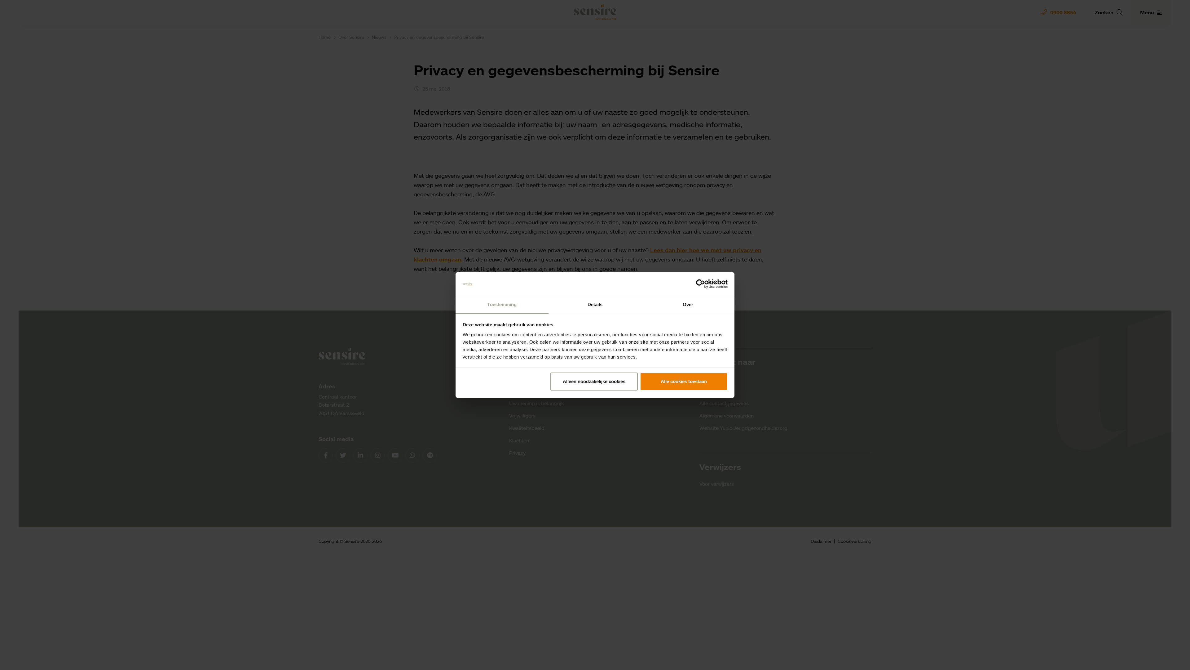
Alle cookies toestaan (684, 381)
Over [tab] (688, 304)
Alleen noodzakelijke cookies (594, 381)
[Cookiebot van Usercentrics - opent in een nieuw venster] (700, 284)
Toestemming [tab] (502, 304)
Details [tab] (595, 304)
